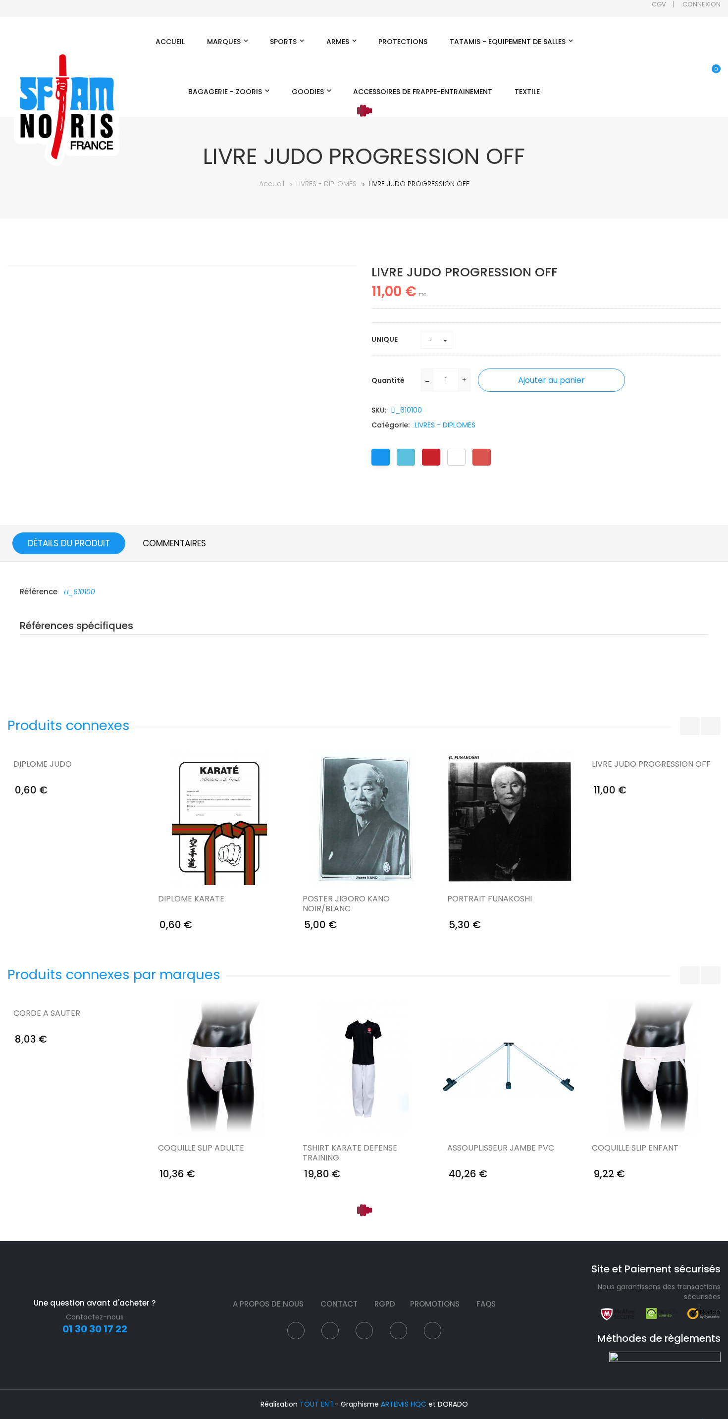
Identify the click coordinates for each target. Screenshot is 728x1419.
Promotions (435, 1304)
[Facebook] (380, 457)
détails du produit (69, 543)
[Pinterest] (431, 457)
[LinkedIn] (456, 457)
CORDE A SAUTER (46, 1013)
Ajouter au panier (551, 380)
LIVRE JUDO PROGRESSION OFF (651, 764)
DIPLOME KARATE (191, 899)
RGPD (384, 1304)
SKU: (378, 410)
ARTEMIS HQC (403, 1404)
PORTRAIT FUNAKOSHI (489, 899)
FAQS (486, 1304)
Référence (39, 591)
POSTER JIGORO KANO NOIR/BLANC (346, 904)
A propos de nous (268, 1304)
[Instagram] (364, 1330)
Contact (339, 1304)
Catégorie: (390, 425)
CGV (659, 4)
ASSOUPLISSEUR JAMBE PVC (500, 1148)
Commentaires (174, 543)
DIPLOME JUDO (42, 764)
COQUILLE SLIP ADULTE (201, 1148)
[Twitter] (406, 457)
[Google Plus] (481, 457)
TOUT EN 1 (316, 1404)
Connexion (701, 4)
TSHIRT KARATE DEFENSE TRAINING (350, 1153)
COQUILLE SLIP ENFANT (635, 1148)
